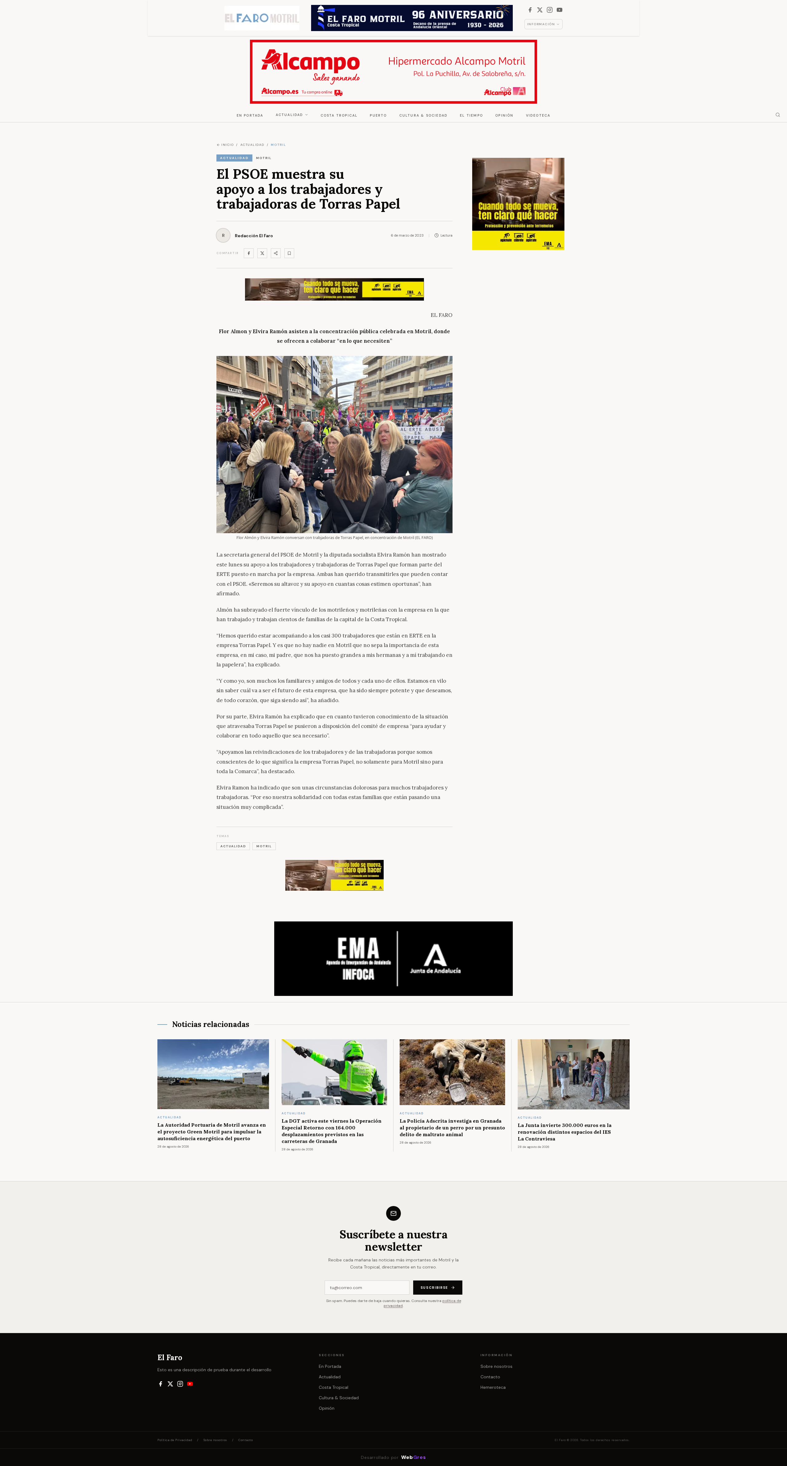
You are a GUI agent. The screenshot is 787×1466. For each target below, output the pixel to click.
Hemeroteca (493, 1387)
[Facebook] (530, 10)
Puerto (378, 115)
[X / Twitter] (540, 10)
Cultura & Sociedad (423, 115)
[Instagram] (550, 10)
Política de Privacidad (174, 1440)
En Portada (250, 115)
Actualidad (289, 115)
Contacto (490, 1377)
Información (541, 24)
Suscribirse (434, 1287)
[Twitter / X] (262, 253)
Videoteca (538, 115)
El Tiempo (471, 115)
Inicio (227, 145)
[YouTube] (559, 10)
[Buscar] (777, 114)
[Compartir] (276, 253)
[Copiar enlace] (289, 253)
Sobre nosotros (496, 1366)
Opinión (504, 115)
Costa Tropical (339, 115)
